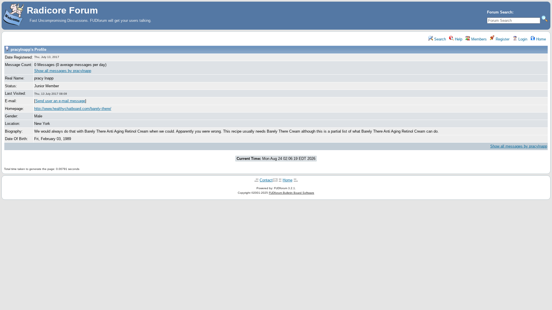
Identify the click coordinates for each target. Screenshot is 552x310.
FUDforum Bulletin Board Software (291, 192)
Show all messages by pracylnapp (62, 71)
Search (439, 39)
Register (501, 39)
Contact (266, 180)
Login (522, 39)
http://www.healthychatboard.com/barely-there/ (72, 108)
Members (478, 39)
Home (540, 39)
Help (458, 39)
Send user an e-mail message (60, 101)
